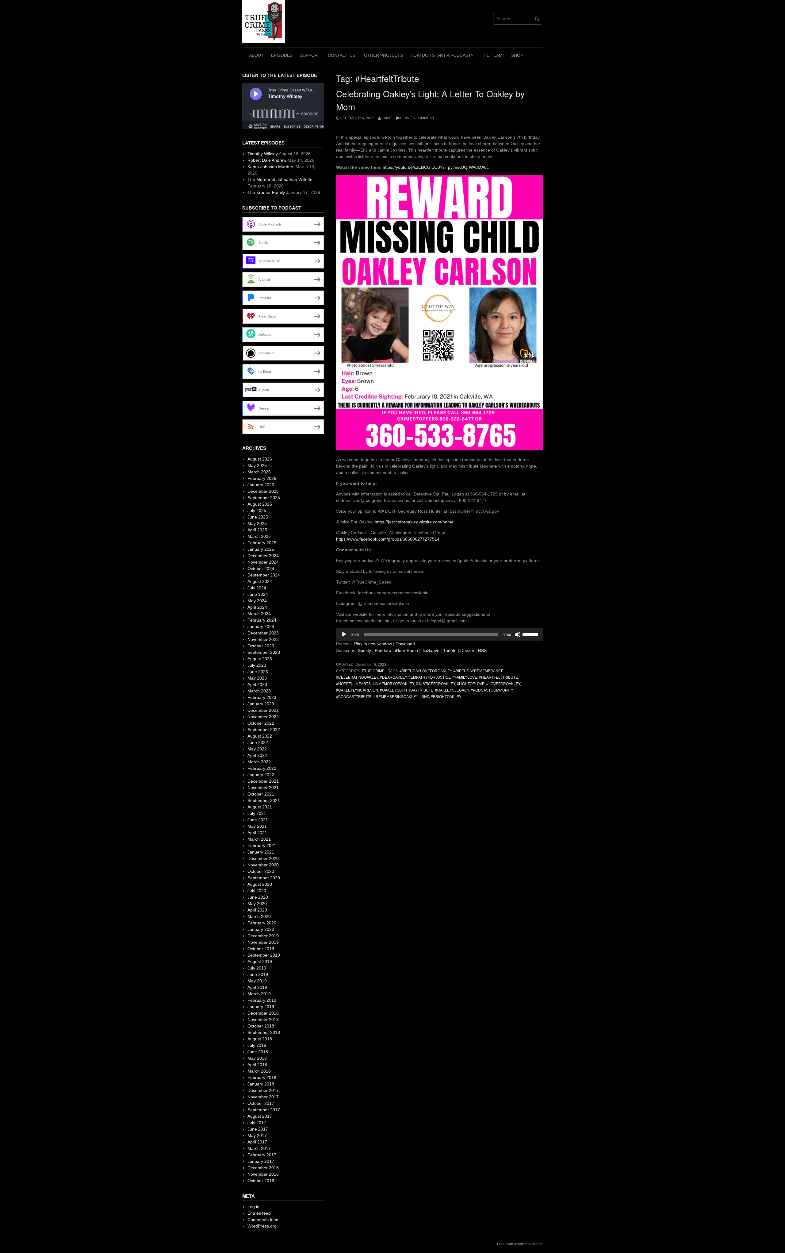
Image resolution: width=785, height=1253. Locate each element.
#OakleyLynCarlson (357, 690)
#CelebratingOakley (357, 677)
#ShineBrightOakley (440, 697)
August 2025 (259, 504)
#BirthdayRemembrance (479, 671)
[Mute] (518, 634)
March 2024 (259, 613)
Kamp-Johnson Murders (270, 166)
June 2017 (257, 1129)
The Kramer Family (266, 192)
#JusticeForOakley (435, 684)
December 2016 (263, 1167)
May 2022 (257, 748)
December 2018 (263, 1013)
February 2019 (261, 1000)
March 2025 (259, 536)
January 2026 (260, 484)
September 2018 (263, 1032)
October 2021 (260, 794)
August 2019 (259, 961)
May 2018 (257, 1058)
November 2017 (263, 1096)
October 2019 (260, 948)
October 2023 (260, 645)
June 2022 (257, 742)
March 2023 (259, 690)
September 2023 (263, 652)
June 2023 (257, 671)
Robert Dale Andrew (266, 160)
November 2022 (263, 716)
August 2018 (259, 1038)
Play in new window (373, 643)
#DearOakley (393, 677)
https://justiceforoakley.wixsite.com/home (414, 521)
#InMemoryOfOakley (393, 684)
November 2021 (263, 787)
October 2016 (260, 1180)
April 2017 (257, 1141)
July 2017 (256, 1122)
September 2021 (263, 800)
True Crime (373, 671)
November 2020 (263, 864)
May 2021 (257, 826)
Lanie (386, 118)
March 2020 (259, 916)
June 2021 (257, 819)
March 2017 (259, 1148)
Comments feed (262, 1219)
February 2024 (261, 620)
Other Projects (383, 55)
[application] (439, 634)
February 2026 (261, 478)
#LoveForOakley (503, 684)
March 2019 (259, 993)
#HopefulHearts (353, 684)
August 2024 (259, 581)
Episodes (282, 55)
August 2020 (259, 884)
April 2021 (257, 832)
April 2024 (257, 607)
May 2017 (257, 1135)
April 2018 (257, 1064)
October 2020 (260, 871)
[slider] (531, 633)
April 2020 (257, 910)
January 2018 (260, 1083)
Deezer (467, 650)
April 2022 (257, 755)
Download (405, 643)
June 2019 (257, 974)
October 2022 (260, 723)
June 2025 (257, 517)
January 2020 (260, 929)
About (256, 55)
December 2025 (263, 491)
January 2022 (260, 774)
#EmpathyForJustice (429, 677)
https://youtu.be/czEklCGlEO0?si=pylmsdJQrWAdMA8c (436, 167)
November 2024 (263, 562)
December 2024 (263, 555)
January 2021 (260, 852)
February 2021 (261, 845)
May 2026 (257, 465)
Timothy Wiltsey (262, 153)
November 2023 (263, 639)
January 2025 (260, 549)
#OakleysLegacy (452, 690)
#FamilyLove (465, 677)
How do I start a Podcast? (441, 55)
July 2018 (256, 1045)
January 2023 (260, 703)
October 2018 (260, 1026)
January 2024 (260, 626)
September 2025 (263, 497)
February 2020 (261, 922)
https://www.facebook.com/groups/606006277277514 (387, 539)
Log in (253, 1206)
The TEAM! (492, 55)
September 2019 (263, 955)
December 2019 (263, 935)
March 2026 (259, 471)
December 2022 (263, 710)
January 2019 (260, 1006)
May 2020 (257, 903)
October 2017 (260, 1103)
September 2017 (263, 1109)
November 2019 (263, 942)
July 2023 (256, 665)
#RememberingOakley (395, 697)
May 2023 (257, 678)
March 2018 (259, 1071)
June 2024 (257, 594)
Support (310, 55)
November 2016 (263, 1174)
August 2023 (259, 658)
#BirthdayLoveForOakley (426, 671)
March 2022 (259, 761)
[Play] (344, 634)
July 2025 (256, 510)
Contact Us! (342, 55)
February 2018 (261, 1077)
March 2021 (259, 839)
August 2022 (259, 736)
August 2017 (259, 1116)
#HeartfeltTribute (498, 677)
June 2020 (257, 897)
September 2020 (263, 877)
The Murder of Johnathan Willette (279, 179)
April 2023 (257, 684)
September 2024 (263, 575)
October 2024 (260, 568)
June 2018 (257, 1051)
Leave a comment (417, 118)
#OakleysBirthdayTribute (406, 690)
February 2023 (261, 697)
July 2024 (256, 587)
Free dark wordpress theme (520, 1244)
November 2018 (263, 1019)
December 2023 (263, 632)
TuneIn (450, 650)
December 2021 (263, 781)
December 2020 (263, 858)
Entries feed (259, 1213)
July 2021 (256, 813)
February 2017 (261, 1154)
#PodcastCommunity (492, 690)
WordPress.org (262, 1226)
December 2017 (263, 1090)
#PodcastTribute (354, 697)
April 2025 (257, 529)
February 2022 (261, 768)
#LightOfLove (470, 684)
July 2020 (256, 890)
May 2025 (257, 523)
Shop (517, 55)
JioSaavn (430, 650)
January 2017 (260, 1161)
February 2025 (261, 542)
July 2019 (256, 968)
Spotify (364, 650)
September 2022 (263, 729)
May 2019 (257, 980)
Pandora (383, 650)
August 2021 (259, 806)
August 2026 (259, 459)
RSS (482, 650)
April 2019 (257, 987)
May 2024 (257, 600)
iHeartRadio (406, 650)
